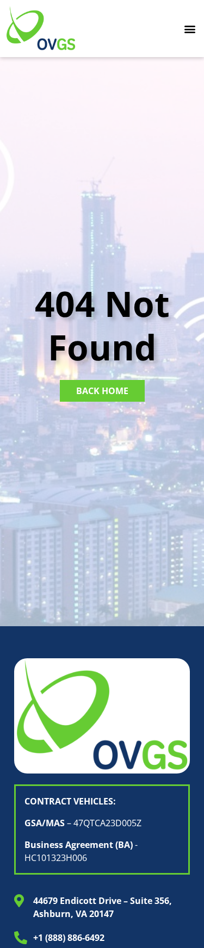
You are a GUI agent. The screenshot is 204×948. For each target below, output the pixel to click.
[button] (190, 29)
